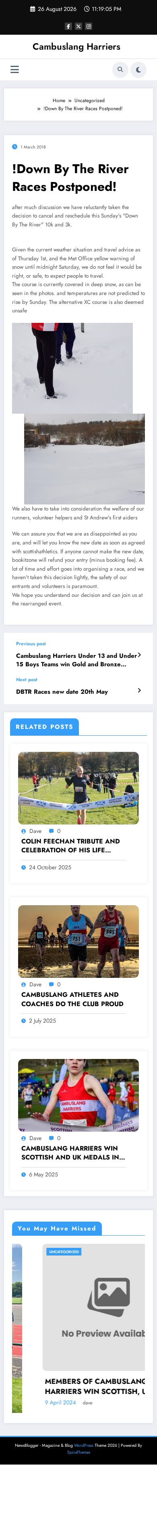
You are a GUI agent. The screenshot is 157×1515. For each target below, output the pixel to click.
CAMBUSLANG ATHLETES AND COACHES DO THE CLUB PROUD (72, 999)
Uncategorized (35, 1251)
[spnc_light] (138, 70)
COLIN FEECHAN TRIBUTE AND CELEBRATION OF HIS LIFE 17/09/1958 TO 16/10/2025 (70, 846)
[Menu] (15, 69)
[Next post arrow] (139, 690)
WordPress (83, 1445)
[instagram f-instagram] (88, 26)
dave (35, 831)
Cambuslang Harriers (76, 46)
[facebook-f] (68, 26)
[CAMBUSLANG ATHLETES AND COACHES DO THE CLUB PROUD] (78, 941)
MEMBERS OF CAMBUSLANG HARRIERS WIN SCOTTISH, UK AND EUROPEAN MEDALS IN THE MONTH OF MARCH (80, 1387)
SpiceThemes (78, 1452)
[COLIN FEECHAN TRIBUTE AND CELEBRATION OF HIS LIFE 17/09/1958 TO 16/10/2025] (78, 787)
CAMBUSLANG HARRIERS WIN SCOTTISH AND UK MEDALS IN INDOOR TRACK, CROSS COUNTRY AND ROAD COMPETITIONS (70, 1153)
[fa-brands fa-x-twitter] (78, 26)
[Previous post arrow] (139, 655)
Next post (26, 679)
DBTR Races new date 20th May (62, 692)
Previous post (31, 644)
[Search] (120, 70)
